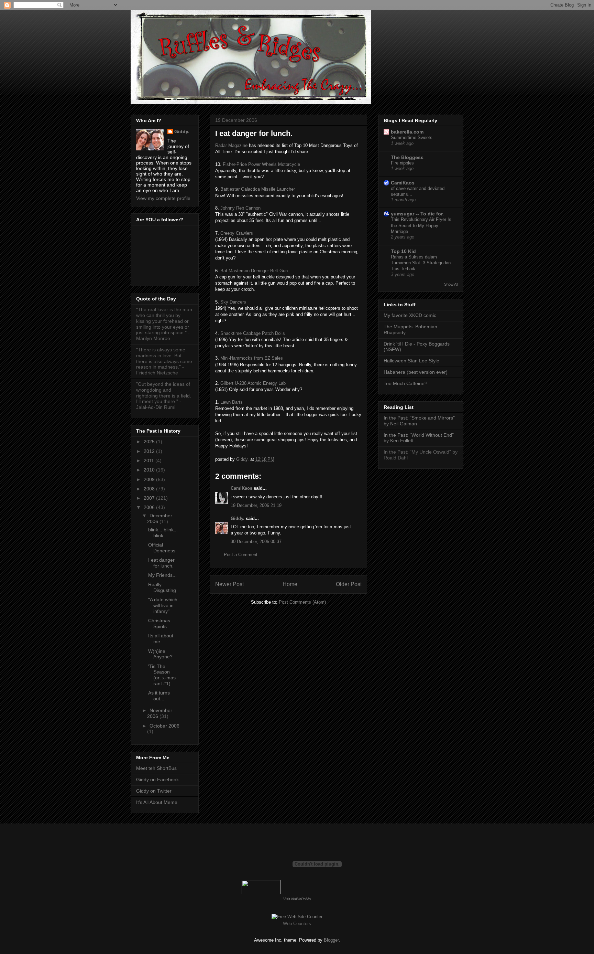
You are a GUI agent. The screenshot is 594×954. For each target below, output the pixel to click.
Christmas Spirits (159, 623)
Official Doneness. (162, 547)
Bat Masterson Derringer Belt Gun (254, 270)
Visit (297, 899)
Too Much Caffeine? (405, 383)
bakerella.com (407, 132)
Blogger (331, 940)
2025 (150, 441)
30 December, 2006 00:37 (256, 541)
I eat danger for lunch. (161, 563)
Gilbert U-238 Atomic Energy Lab (253, 383)
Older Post (349, 584)
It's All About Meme (156, 802)
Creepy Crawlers (236, 233)
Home (290, 584)
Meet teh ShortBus (156, 768)
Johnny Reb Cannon (240, 208)
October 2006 (164, 726)
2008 (150, 488)
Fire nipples (402, 163)
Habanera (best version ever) (416, 372)
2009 (150, 479)
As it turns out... (159, 695)
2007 (150, 498)
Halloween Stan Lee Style (411, 360)
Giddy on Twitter (154, 791)
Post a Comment (240, 554)
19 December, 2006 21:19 (256, 505)
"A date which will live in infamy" (162, 605)
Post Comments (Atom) (302, 602)
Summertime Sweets (411, 137)
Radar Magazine (231, 145)
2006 (150, 507)
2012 (150, 451)
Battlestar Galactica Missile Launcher (257, 189)
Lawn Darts (231, 402)
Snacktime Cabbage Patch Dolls (252, 333)
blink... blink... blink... (163, 532)
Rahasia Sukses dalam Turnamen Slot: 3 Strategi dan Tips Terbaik (421, 263)
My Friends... (162, 575)
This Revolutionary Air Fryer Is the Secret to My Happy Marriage (421, 225)
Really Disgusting (162, 587)
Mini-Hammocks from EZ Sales (251, 358)
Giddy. (237, 518)
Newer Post (229, 584)
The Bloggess (407, 157)
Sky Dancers (233, 302)
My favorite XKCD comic (410, 315)
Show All (451, 284)
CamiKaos (241, 488)
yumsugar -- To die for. (417, 213)
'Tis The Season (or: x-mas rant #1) (162, 675)
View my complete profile (163, 198)
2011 (149, 460)
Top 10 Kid (403, 251)
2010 (150, 470)
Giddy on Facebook (157, 779)
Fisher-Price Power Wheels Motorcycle (261, 164)
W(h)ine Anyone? (160, 654)
